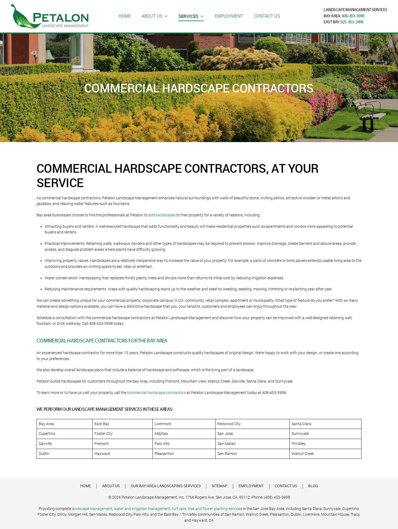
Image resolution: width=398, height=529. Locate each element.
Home (125, 16)
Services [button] (188, 16)
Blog (313, 486)
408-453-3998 (352, 16)
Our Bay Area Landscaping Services (166, 486)
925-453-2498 (351, 22)
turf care (179, 508)
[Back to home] (50, 16)
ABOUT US (111, 486)
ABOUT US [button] (152, 16)
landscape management (92, 508)
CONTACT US (267, 16)
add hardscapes (161, 215)
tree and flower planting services (215, 508)
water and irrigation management (142, 508)
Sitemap (219, 486)
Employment (229, 16)
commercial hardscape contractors (157, 392)
